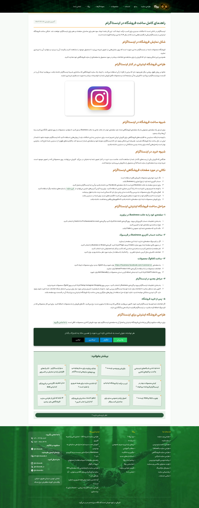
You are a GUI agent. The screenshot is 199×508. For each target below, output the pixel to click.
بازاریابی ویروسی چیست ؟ (115, 368)
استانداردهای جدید (127, 456)
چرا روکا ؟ (130, 436)
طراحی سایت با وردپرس (161, 444)
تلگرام (106, 339)
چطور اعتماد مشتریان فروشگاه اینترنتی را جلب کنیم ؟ (83, 400)
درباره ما (131, 440)
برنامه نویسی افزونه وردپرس (159, 460)
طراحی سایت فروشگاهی (161, 452)
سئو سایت (166, 440)
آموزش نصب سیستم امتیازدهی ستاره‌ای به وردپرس (82, 446)
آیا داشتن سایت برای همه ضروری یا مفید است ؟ (83, 385)
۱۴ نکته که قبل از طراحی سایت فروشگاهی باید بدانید (51, 400)
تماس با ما (77, 6)
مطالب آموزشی (128, 448)
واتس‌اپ (120, 339)
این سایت (70, 188)
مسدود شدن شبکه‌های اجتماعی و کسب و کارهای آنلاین (147, 370)
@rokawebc (38, 470)
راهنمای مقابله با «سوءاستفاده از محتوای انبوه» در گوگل (83, 462)
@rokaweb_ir (39, 466)
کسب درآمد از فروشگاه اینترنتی (115, 383)
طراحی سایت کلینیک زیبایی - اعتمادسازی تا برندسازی (82, 489)
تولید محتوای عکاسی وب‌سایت (158, 464)
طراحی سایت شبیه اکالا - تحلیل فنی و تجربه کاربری (82, 438)
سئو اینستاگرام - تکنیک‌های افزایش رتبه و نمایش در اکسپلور (52, 370)
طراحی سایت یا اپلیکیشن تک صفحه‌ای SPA (82, 468)
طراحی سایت (146, 6)
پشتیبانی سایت (164, 472)
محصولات (114, 6)
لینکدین (92, 339)
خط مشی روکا (129, 464)
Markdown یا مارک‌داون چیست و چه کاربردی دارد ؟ (82, 454)
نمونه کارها (100, 6)
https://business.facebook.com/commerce (133, 265)
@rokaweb (38, 449)
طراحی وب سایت (163, 436)
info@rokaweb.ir (40, 456)
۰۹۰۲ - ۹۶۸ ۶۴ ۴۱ (40, 441)
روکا (156, 6)
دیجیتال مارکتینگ (163, 468)
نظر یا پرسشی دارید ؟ (99, 415)
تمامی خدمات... (164, 475)
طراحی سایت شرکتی (162, 456)
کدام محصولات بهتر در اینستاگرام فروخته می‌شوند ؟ (147, 385)
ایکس (78, 339)
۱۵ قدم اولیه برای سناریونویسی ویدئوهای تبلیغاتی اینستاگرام (84, 370)
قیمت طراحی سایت (127, 468)
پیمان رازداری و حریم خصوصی (123, 444)
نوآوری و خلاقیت (128, 452)
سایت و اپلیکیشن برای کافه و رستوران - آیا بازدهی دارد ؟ (82, 473)
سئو (135, 6)
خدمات (127, 6)
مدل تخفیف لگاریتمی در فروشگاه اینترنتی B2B (52, 385)
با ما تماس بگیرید (60, 322)
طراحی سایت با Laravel (161, 448)
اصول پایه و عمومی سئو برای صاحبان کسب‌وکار (115, 400)
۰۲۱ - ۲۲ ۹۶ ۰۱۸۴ (40, 438)
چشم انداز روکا (128, 460)
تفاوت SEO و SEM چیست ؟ (147, 398)
